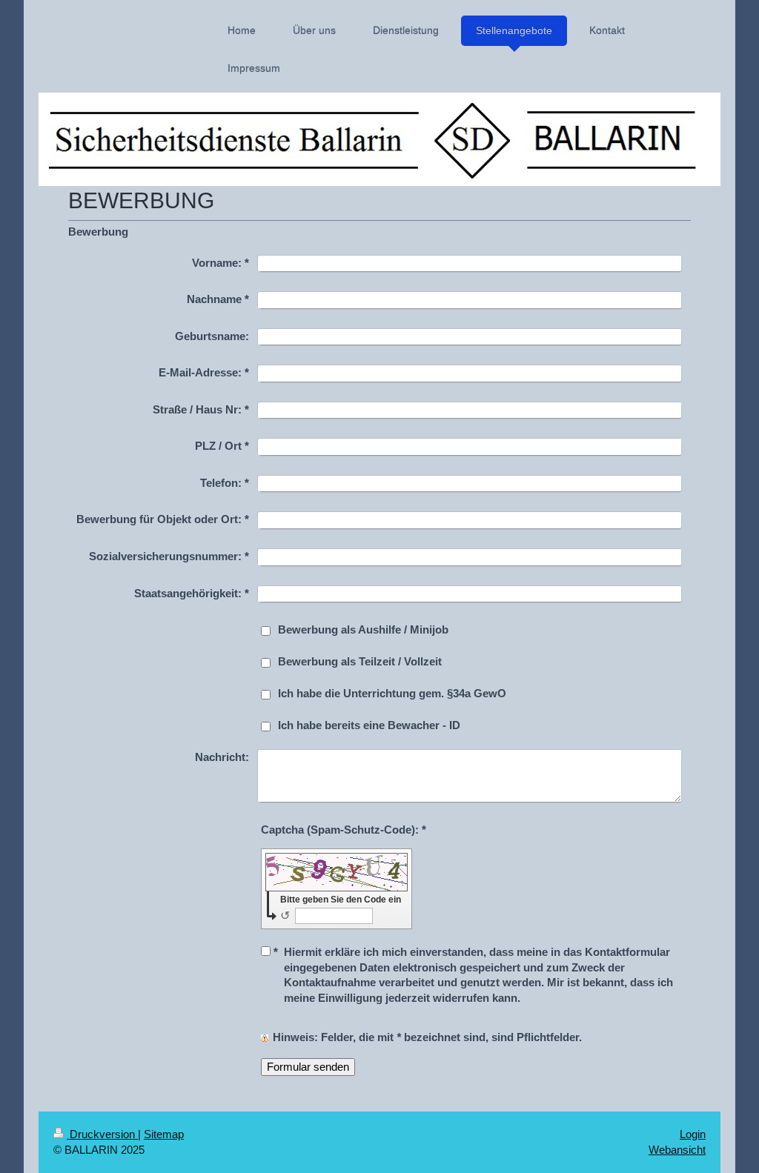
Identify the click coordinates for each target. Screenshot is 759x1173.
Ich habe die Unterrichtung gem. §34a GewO (392, 693)
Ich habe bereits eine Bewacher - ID (369, 725)
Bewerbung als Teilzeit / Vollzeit (360, 661)
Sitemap (164, 1134)
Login (693, 1134)
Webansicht (677, 1149)
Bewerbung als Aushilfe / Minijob (363, 629)
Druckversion (102, 1134)
